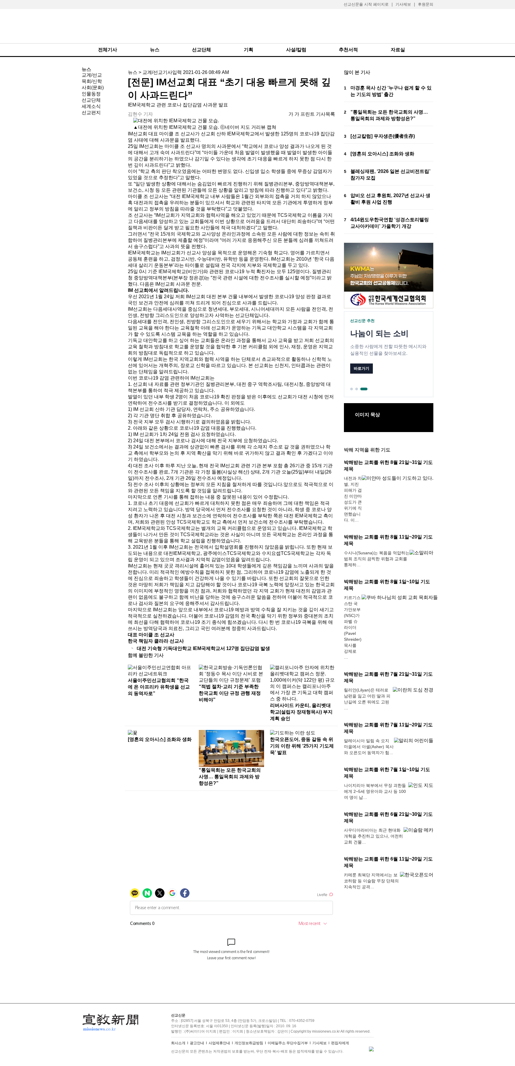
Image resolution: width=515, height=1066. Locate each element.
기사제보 (403, 4)
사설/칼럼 (296, 49)
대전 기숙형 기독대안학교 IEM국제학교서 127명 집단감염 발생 (203, 648)
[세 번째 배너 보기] (363, 389)
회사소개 (178, 1043)
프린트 (307, 114)
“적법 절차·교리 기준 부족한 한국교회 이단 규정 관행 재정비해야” (230, 693)
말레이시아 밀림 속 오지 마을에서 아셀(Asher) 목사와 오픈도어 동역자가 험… (369, 746)
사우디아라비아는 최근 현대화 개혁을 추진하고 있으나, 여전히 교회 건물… (373, 836)
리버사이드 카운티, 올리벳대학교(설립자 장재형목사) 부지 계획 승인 (301, 712)
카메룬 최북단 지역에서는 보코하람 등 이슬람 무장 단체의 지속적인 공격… (371, 880)
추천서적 (348, 49)
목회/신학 (92, 81)
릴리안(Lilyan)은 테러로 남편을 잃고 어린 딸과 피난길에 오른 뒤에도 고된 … (367, 699)
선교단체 (201, 49)
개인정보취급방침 (249, 1043)
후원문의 (425, 4)
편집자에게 (340, 1043)
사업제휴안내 (219, 1043)
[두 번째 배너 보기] (356, 389)
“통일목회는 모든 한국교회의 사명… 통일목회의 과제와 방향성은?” (230, 777)
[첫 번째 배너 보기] (351, 389)
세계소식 (91, 106)
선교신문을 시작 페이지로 (366, 4)
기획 (248, 49)
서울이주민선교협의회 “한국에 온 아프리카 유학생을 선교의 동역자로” (159, 687)
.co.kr (99, 1029)
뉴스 (154, 49)
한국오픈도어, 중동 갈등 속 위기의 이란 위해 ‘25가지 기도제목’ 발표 (302, 746)
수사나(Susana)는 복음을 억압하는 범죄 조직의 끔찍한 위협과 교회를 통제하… (376, 558)
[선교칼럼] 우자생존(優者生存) (382, 136)
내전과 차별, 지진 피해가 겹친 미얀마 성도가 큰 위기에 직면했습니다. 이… (353, 499)
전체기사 (107, 49)
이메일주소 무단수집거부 (288, 1043)
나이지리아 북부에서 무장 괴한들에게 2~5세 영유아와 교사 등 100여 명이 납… (375, 791)
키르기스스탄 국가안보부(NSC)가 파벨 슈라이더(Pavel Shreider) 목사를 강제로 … (353, 627)
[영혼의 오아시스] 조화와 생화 (160, 739)
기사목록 (325, 114)
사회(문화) (93, 87)
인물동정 (91, 93)
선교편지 (91, 112)
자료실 (398, 49)
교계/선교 (92, 75)
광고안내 (197, 1043)
